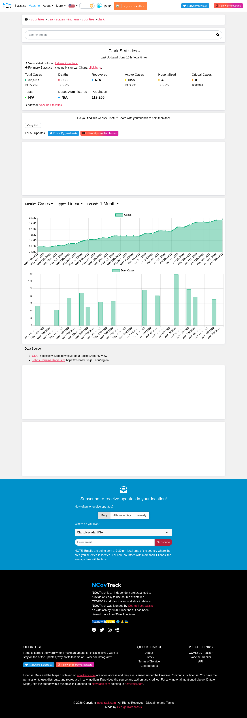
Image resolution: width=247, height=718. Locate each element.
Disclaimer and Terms (160, 702)
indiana (73, 19)
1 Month (108, 203)
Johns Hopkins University (48, 360)
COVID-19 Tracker (200, 652)
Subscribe (163, 542)
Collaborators (149, 665)
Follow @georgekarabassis (100, 133)
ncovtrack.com (86, 675)
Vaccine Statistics (50, 105)
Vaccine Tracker (200, 657)
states (60, 19)
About (149, 652)
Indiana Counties (66, 63)
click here (95, 67)
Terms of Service (149, 661)
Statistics (20, 5)
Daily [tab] (104, 515)
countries (37, 19)
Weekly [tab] (141, 515)
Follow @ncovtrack (229, 5)
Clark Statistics (122, 50)
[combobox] (123, 532)
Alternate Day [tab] (122, 515)
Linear (74, 203)
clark (101, 19)
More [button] (59, 5)
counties (88, 19)
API (200, 661)
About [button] (47, 5)
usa (50, 19)
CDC (35, 355)
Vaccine (34, 5)
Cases (44, 203)
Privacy (149, 657)
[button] (73, 5)
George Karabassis (140, 605)
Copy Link (33, 125)
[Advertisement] (123, 168)
